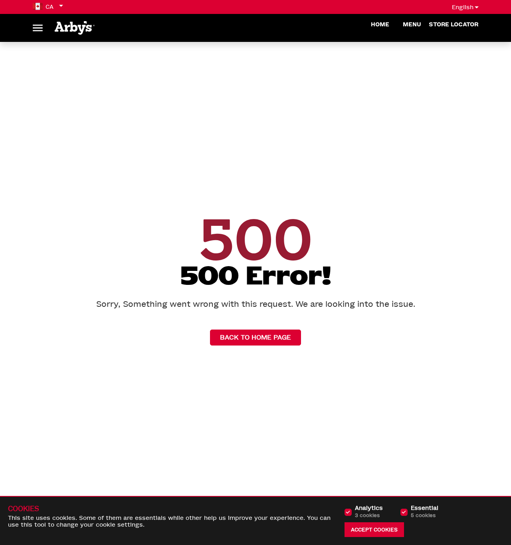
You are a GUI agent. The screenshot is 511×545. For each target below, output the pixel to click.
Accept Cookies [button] (374, 530)
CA (49, 7)
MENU (413, 24)
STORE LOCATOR (453, 24)
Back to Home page (255, 337)
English (462, 7)
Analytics (369, 511)
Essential (424, 511)
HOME (381, 24)
